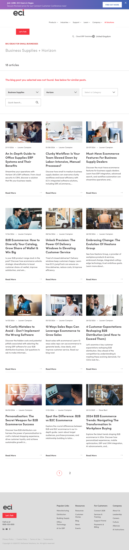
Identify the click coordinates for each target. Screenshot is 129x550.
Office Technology (61, 523)
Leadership (117, 514)
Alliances (116, 526)
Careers (116, 518)
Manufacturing (63, 510)
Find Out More (112, 4)
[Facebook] (10, 529)
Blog (77, 520)
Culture (116, 522)
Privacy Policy (8, 539)
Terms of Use (35, 539)
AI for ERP (61, 528)
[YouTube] (7, 529)
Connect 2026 (99, 510)
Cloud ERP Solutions (84, 36)
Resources (79, 510)
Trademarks (48, 539)
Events (78, 528)
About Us (116, 510)
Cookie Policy (22, 539)
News (77, 524)
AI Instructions (118, 529)
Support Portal (100, 520)
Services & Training (98, 515)
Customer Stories (79, 515)
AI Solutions (109, 22)
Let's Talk (22, 31)
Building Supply (63, 518)
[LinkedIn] (3, 529)
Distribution (61, 514)
